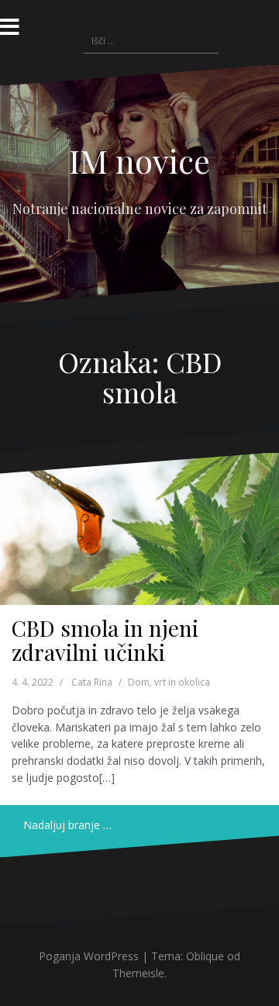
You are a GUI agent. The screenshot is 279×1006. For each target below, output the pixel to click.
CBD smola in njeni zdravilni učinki (105, 640)
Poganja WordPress (89, 956)
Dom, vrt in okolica (169, 682)
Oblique (205, 956)
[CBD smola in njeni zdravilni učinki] (139, 529)
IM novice (139, 160)
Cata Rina (91, 682)
